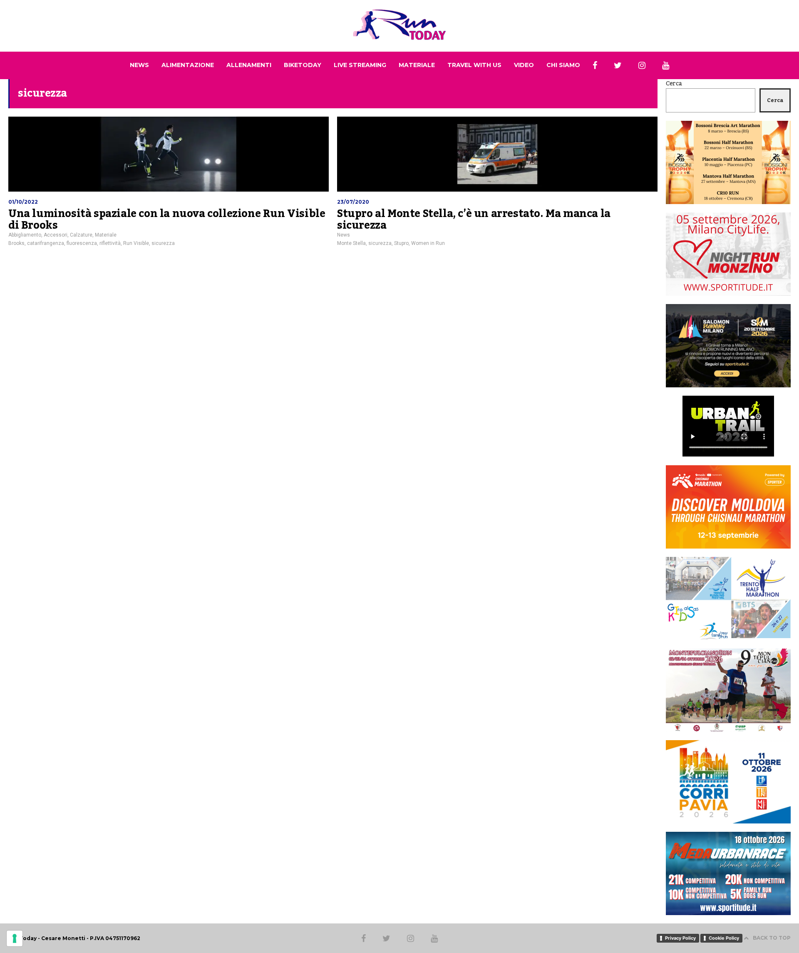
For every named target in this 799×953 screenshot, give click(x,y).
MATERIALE (417, 65)
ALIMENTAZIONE (187, 65)
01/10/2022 (23, 202)
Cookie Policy (724, 938)
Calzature (81, 235)
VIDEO (524, 65)
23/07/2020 (353, 202)
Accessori (55, 235)
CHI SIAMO (563, 65)
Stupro (401, 243)
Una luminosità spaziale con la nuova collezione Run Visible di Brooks (166, 219)
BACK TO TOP (772, 938)
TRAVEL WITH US (474, 65)
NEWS (139, 65)
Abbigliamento (24, 235)
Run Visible (136, 243)
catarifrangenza (45, 243)
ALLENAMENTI (248, 65)
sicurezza (163, 243)
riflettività (110, 243)
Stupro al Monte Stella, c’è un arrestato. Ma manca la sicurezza (473, 219)
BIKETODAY (302, 65)
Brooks (16, 243)
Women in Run (428, 243)
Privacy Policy (680, 938)
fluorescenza (82, 243)
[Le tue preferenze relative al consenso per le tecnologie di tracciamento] (14, 938)
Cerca (674, 84)
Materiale (106, 235)
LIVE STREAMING (360, 65)
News (343, 235)
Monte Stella (351, 243)
